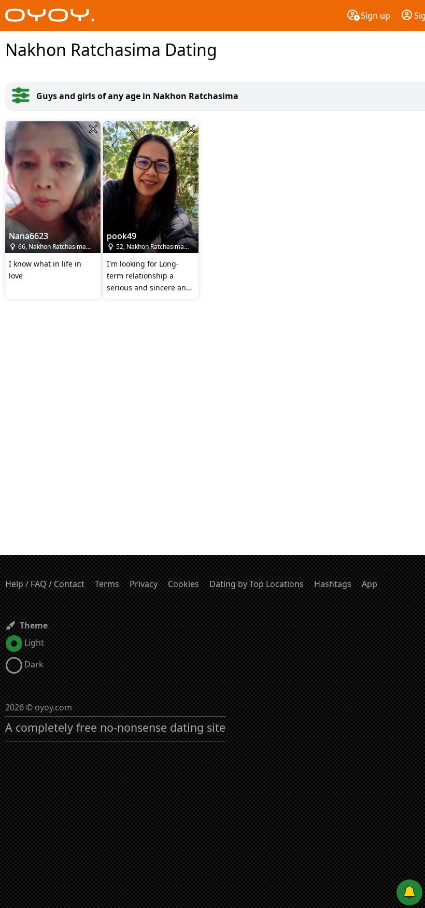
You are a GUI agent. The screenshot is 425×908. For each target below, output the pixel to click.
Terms (107, 584)
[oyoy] (49, 15)
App (369, 584)
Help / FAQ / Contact (44, 584)
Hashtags (332, 584)
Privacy (144, 584)
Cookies (183, 584)
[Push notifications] (409, 892)
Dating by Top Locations (256, 584)
